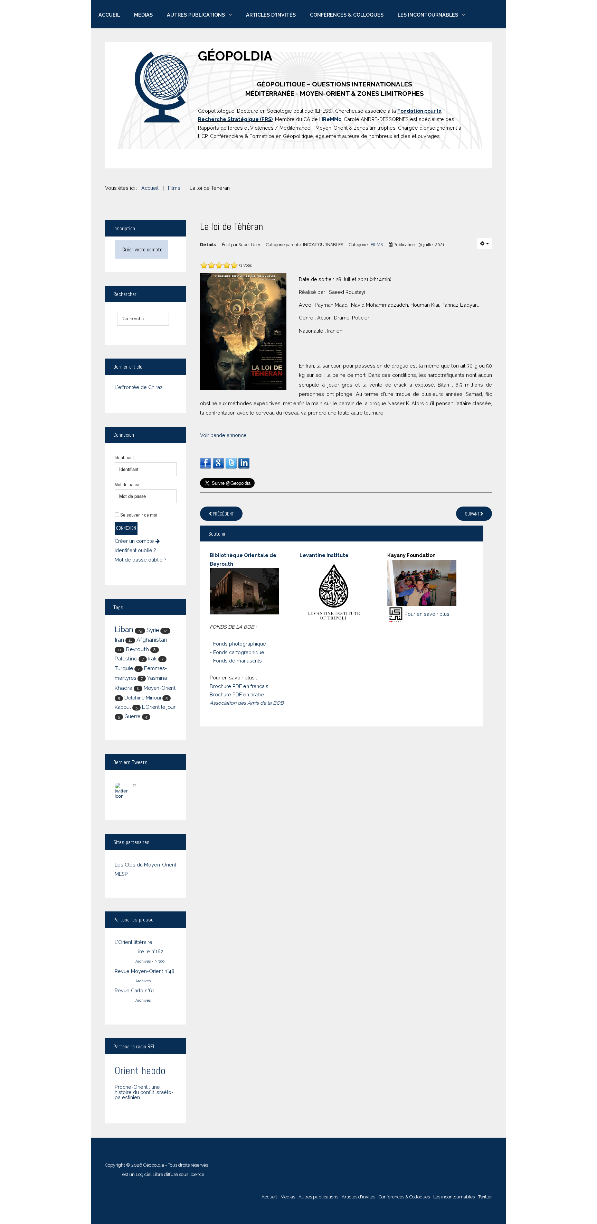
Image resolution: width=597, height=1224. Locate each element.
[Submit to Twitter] (231, 463)
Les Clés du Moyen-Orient (145, 865)
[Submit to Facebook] (205, 463)
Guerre (132, 716)
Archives (143, 961)
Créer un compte (135, 541)
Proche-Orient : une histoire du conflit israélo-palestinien (144, 1092)
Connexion (126, 528)
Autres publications (196, 15)
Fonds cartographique (238, 652)
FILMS (377, 244)
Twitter (485, 1196)
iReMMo (331, 119)
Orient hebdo (140, 1070)
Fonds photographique (239, 644)
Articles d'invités (271, 15)
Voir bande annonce (223, 435)
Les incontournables (428, 15)
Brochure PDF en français (239, 686)
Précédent (223, 514)
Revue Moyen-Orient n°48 (144, 971)
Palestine (126, 659)
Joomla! (113, 1174)
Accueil (109, 15)
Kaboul (123, 707)
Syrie (152, 630)
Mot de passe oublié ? (141, 560)
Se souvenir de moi (138, 515)
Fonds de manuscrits (237, 661)
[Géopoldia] (162, 87)
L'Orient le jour (159, 707)
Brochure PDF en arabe (237, 694)
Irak (152, 659)
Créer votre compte (142, 249)
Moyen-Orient (160, 688)
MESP (121, 874)
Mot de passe (128, 484)
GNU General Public (226, 1174)
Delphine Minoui (142, 698)
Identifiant (124, 457)
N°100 (159, 961)
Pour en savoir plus (427, 614)
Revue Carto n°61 (134, 990)
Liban (124, 629)
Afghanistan (151, 640)
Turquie (124, 668)
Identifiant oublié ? (135, 550)
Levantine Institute (324, 555)
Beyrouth (137, 649)
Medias (143, 15)
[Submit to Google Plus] (218, 463)
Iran (119, 640)
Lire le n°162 (149, 951)
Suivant (472, 514)
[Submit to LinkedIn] (243, 463)
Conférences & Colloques (346, 15)
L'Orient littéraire (133, 942)
